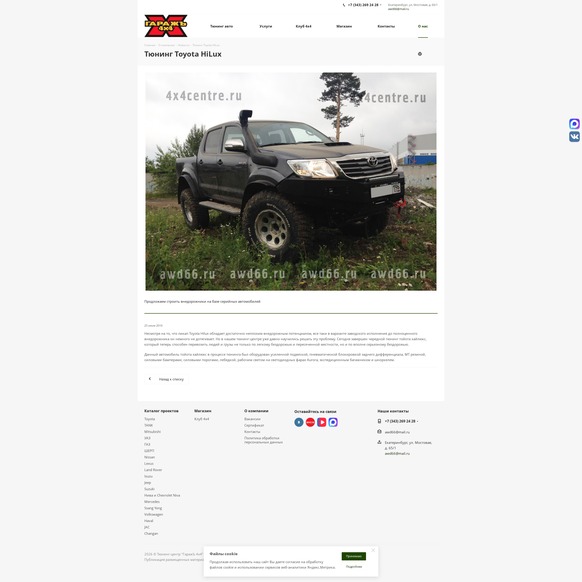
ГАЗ (147, 444)
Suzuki (149, 489)
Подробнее (354, 567)
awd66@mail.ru (398, 9)
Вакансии (252, 419)
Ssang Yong (153, 508)
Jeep (147, 482)
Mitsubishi (152, 431)
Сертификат (254, 425)
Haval (148, 520)
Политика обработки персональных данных (263, 440)
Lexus (148, 463)
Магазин (202, 410)
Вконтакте (299, 422)
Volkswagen (153, 514)
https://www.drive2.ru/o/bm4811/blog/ (310, 422)
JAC (147, 527)
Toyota (149, 419)
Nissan (149, 457)
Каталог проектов (161, 410)
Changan (151, 533)
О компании (256, 410)
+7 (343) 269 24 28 (400, 421)
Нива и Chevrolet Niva (162, 495)
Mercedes (152, 501)
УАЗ (147, 438)
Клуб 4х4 (201, 419)
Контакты (252, 431)
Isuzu (148, 476)
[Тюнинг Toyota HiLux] (291, 181)
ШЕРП (149, 450)
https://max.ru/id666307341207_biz (333, 422)
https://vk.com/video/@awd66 (321, 422)
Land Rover (153, 469)
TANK (148, 425)
